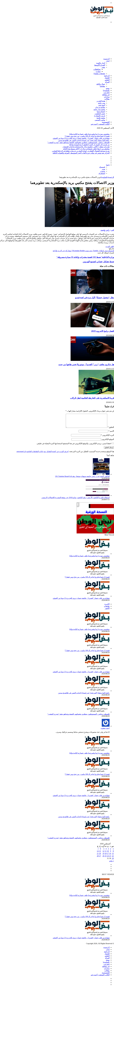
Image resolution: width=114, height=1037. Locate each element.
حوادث (98, 71)
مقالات (107, 99)
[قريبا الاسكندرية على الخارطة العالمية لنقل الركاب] (96, 394)
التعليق (111, 427)
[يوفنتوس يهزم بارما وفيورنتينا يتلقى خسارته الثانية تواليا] (97, 554)
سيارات (107, 97)
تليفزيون (106, 92)
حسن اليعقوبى (100, 114)
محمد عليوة (101, 118)
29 (113, 858)
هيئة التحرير (101, 101)
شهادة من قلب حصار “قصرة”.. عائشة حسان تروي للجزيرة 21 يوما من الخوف (81, 138)
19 (103, 853)
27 (100, 856)
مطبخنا (102, 86)
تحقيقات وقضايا (99, 73)
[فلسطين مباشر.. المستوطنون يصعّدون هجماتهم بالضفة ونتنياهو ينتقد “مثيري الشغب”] (97, 712)
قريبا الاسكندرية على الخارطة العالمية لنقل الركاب (92, 398)
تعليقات (107, 606)
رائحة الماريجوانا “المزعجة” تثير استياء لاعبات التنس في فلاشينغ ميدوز (84, 140)
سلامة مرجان (100, 107)
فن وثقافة (106, 95)
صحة (108, 88)
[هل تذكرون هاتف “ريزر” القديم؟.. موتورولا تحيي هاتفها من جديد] (92, 360)
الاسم (111, 431)
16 (110, 853)
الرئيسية (106, 59)
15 (113, 853)
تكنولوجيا (106, 90)
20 (100, 853)
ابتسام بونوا (101, 111)
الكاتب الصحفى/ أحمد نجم (100, 124)
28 (98, 856)
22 (113, 856)
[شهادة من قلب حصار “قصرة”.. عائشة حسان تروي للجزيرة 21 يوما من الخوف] (97, 596)
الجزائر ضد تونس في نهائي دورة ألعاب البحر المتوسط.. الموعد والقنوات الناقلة (81, 153)
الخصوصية (106, 122)
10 (108, 851)
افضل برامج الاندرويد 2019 (102, 331)
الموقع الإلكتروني (107, 439)
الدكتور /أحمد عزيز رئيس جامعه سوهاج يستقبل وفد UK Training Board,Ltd (82, 476)
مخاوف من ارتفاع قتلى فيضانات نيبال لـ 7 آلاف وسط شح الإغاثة (86, 149)
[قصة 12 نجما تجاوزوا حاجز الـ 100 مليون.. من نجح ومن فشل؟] (97, 575)
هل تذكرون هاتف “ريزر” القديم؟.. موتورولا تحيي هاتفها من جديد (86, 364)
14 (98, 851)
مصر (103, 67)
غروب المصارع (99, 116)
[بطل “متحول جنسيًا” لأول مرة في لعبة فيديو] (92, 293)
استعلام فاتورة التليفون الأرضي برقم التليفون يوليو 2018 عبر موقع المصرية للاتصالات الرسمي (75, 497)
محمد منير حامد (99, 109)
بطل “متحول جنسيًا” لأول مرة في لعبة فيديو (94, 297)
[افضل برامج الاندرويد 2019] (92, 327)
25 (106, 856)
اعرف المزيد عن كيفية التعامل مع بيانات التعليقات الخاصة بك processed (43, 451)
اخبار (108, 61)
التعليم (107, 80)
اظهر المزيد (110, 246)
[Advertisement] (57, 40)
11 (106, 851)
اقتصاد (107, 78)
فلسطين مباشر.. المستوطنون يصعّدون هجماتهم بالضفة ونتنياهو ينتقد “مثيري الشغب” (78, 142)
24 (108, 856)
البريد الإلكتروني (107, 435)
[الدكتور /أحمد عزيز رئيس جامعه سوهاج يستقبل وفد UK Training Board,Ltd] (101, 474)
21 (98, 853)
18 (106, 853)
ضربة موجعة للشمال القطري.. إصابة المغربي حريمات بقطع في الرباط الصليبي (81, 151)
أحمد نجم (101, 105)
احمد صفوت (105, 728)
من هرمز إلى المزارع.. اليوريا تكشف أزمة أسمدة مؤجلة (89, 145)
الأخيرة (107, 604)
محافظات (97, 69)
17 (108, 853)
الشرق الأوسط (99, 65)
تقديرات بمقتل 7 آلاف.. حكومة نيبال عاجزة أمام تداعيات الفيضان (86, 147)
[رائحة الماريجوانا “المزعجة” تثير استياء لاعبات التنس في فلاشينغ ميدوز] (97, 691)
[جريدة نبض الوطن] (102, 18)
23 (110, 856)
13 (100, 851)
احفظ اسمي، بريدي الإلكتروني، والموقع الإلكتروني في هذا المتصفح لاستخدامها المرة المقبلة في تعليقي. (73, 443)
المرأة (107, 82)
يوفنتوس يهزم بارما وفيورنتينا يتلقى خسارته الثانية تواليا (89, 134)
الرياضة (107, 76)
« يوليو (111, 861)
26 (103, 856)
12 (103, 851)
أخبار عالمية (100, 63)
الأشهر (107, 608)
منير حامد (101, 103)
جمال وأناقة (100, 84)
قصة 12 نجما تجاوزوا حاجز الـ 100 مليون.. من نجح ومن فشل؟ (87, 136)
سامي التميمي (100, 120)
